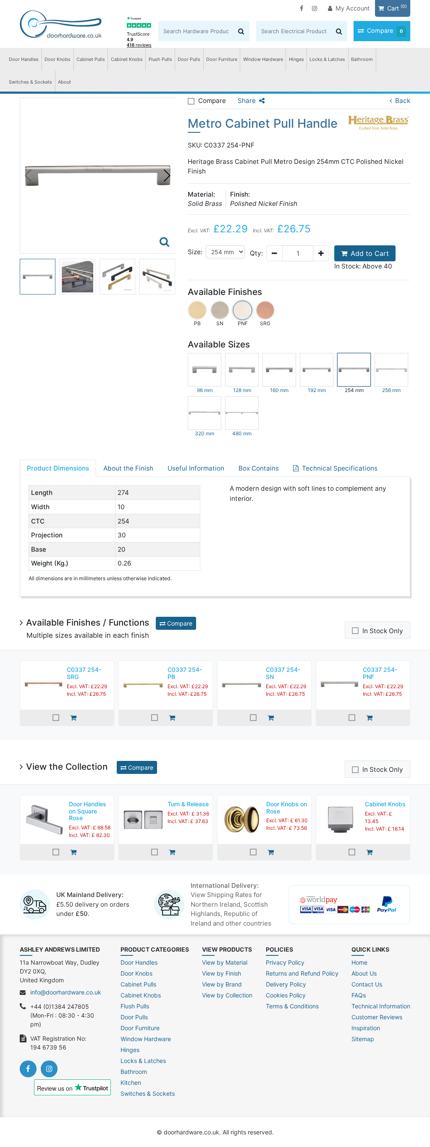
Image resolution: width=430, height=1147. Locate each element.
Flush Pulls (160, 59)
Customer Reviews (376, 1017)
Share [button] (247, 101)
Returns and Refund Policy (302, 973)
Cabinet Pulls (90, 59)
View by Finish (221, 973)
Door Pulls (189, 59)
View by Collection (227, 995)
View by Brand (222, 984)
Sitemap (362, 1038)
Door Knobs (58, 59)
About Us (364, 973)
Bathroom (362, 59)
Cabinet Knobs (127, 59)
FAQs (358, 995)
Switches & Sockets (30, 82)
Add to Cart (370, 253)
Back (402, 101)
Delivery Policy (286, 984)
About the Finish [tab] (128, 468)
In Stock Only (382, 631)
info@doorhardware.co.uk (65, 992)
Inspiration (365, 1027)
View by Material (224, 962)
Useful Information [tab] (196, 468)
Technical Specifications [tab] (340, 468)
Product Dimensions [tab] (58, 468)
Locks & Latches (327, 59)
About (64, 82)
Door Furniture (221, 59)
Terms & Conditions (292, 1006)
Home (359, 962)
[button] (167, 175)
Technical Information (380, 1006)
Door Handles (24, 59)
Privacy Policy (285, 962)
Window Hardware (263, 59)
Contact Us (366, 984)
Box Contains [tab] (259, 468)
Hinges (296, 59)
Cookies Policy (286, 995)
